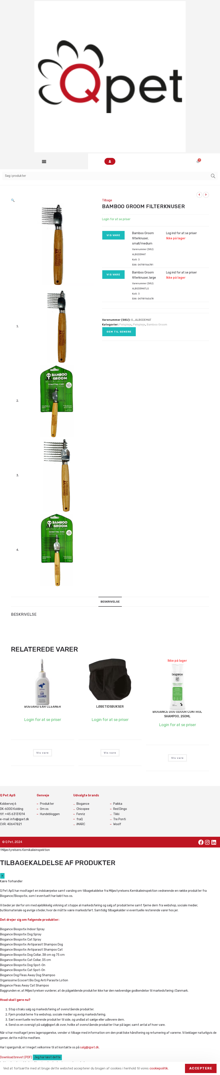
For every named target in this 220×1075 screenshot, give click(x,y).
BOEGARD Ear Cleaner (42, 707)
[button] (43, 161)
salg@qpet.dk (89, 1047)
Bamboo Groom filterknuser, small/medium (143, 238)
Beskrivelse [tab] (110, 601)
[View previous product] (199, 195)
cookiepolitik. (159, 1068)
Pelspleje (125, 324)
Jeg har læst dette (47, 1057)
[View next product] (206, 195)
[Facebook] (201, 842)
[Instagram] (207, 842)
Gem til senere (119, 331)
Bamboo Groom (157, 324)
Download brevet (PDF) (16, 1057)
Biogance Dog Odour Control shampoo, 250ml (177, 714)
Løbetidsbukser (110, 707)
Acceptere (200, 1068)
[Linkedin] (214, 842)
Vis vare (113, 235)
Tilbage (107, 200)
